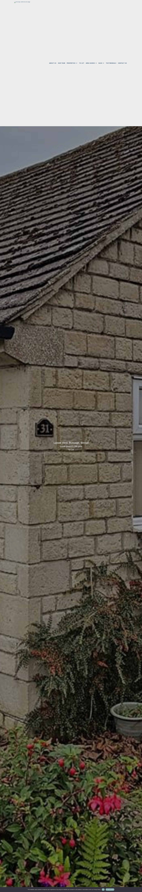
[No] (140, 889)
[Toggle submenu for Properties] (77, 63)
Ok (103, 889)
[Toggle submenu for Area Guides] (96, 63)
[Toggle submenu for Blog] (103, 63)
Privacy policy (110, 889)
